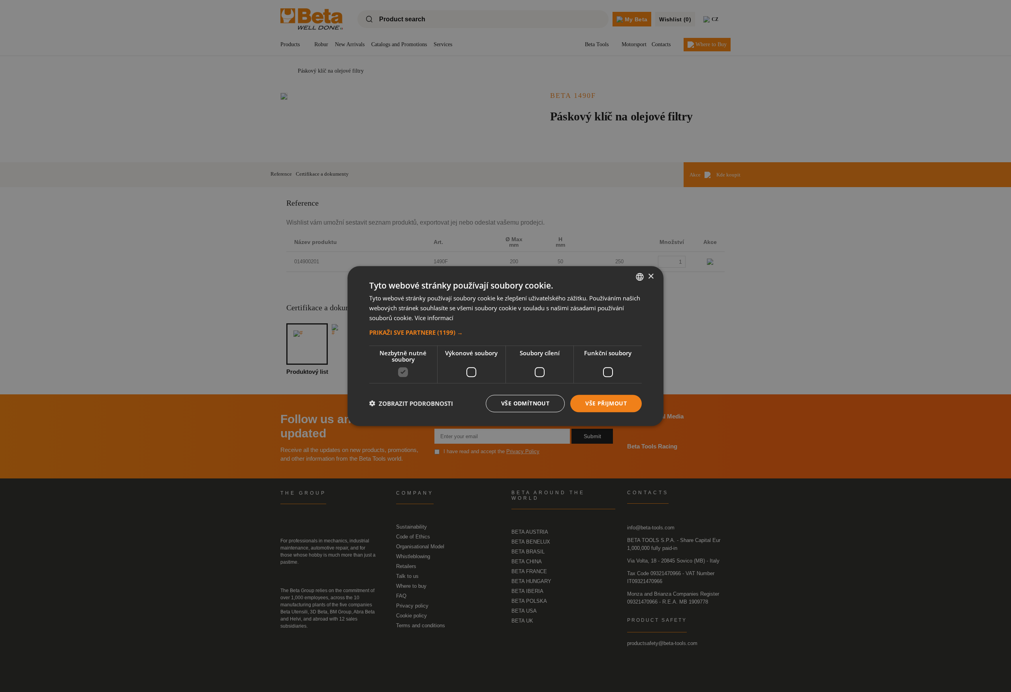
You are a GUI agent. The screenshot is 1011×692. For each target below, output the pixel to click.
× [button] (651, 276)
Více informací (434, 318)
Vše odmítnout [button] (525, 403)
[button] (505, 332)
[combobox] (640, 277)
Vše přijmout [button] (606, 403)
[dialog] (505, 346)
